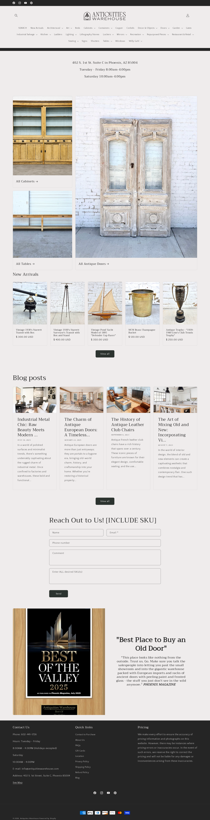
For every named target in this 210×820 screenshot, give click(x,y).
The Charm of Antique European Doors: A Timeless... (80, 427)
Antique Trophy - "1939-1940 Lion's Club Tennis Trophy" (180, 332)
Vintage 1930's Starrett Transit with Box (29, 331)
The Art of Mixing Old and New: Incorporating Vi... (173, 430)
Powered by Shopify (47, 818)
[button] (16, 15)
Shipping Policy (83, 767)
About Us (80, 740)
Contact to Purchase (85, 734)
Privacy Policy (82, 761)
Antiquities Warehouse (29, 818)
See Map (17, 782)
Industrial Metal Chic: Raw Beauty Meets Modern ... (34, 427)
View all (105, 354)
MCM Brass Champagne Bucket (142, 331)
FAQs (78, 745)
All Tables (23, 264)
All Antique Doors (92, 264)
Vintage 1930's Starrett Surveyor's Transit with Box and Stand (66, 332)
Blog (77, 778)
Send (58, 593)
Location (79, 756)
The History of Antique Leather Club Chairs (127, 425)
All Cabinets (25, 181)
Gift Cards (80, 751)
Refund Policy (82, 772)
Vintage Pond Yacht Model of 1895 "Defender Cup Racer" (103, 332)
